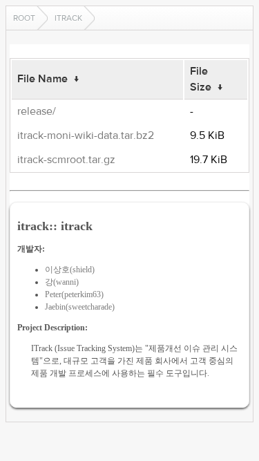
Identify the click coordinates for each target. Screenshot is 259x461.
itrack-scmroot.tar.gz (66, 160)
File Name (42, 79)
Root (24, 17)
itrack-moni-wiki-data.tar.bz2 (85, 135)
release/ (36, 111)
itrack (68, 17)
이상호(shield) (70, 269)
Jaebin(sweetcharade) (80, 307)
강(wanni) (62, 282)
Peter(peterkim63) (74, 294)
